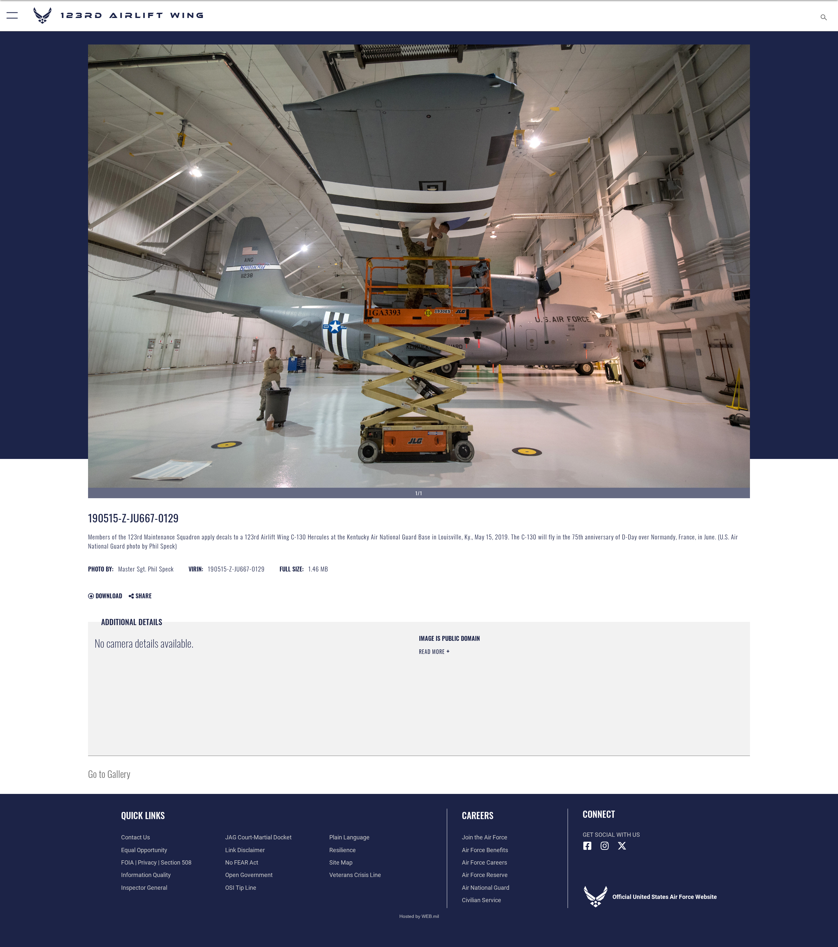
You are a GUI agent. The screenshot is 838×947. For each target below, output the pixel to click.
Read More (432, 652)
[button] (10, 15)
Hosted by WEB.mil (419, 916)
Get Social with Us (611, 834)
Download (108, 595)
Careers (477, 815)
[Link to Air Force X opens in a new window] (622, 846)
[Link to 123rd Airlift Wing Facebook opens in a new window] (587, 846)
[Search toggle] (824, 15)
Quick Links (143, 815)
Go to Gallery (109, 773)
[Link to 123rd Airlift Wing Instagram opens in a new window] (605, 846)
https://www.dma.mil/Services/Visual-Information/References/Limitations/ (496, 684)
